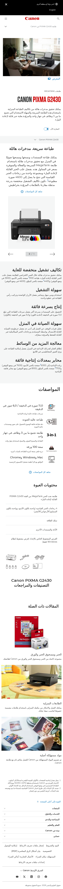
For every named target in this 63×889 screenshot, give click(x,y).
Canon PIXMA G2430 (49, 139)
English (52, 10)
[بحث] (58, 18)
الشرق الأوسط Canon (32, 870)
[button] (52, 254)
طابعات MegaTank (52, 91)
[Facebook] (46, 877)
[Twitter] (24, 877)
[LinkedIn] (31, 877)
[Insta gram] (39, 877)
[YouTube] (17, 877)
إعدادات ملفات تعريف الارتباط (32, 862)
